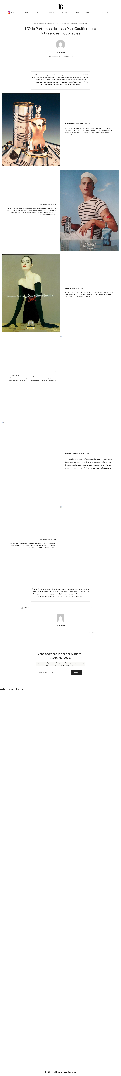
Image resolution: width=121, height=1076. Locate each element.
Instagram (9, 12)
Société (51, 12)
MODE (71, 56)
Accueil (14, 12)
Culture (64, 12)
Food (77, 12)
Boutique (89, 12)
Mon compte (105, 12)
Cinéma (38, 12)
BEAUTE (66, 56)
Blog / (36, 23)
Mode (26, 12)
